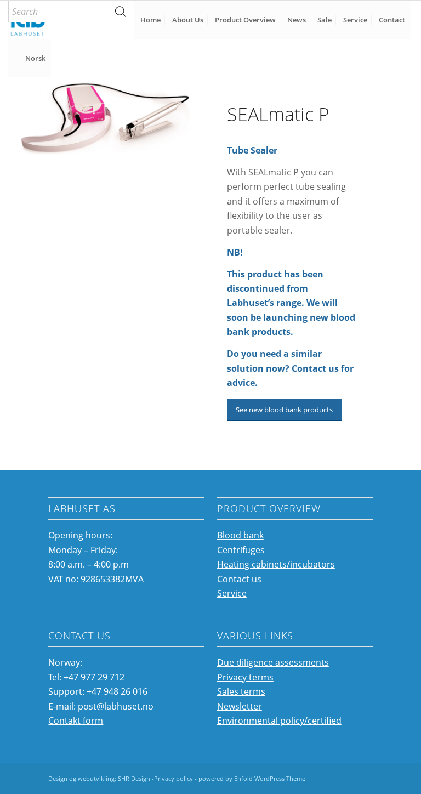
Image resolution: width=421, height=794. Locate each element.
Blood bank (240, 535)
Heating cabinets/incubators (276, 564)
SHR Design (135, 778)
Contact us (239, 579)
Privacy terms (245, 677)
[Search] (120, 11)
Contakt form (75, 720)
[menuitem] (71, 11)
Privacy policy (173, 778)
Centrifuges (241, 550)
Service (232, 593)
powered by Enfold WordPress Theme (251, 778)
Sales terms (241, 691)
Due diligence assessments (273, 662)
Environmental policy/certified (279, 720)
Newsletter (239, 706)
